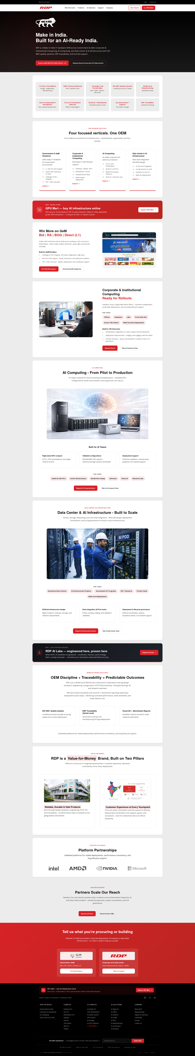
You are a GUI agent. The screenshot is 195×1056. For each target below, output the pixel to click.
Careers (137, 1020)
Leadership (138, 1017)
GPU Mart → (93, 1026)
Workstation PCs (69, 1015)
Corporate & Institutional (48, 1012)
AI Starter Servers (93, 1015)
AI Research (115, 1029)
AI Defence (114, 1015)
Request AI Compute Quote (85, 488)
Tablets (66, 1029)
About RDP (138, 1009)
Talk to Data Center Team (110, 631)
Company (109, 8)
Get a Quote (134, 8)
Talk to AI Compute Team (110, 488)
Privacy (146, 1052)
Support (101, 8)
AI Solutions (91, 8)
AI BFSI (113, 1020)
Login (145, 2)
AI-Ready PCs (91, 1009)
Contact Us (153, 2)
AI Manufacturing (116, 1023)
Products (81, 8)
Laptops (66, 1017)
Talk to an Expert (118, 971)
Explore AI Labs (148, 652)
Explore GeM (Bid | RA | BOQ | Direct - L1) (52, 63)
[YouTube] (155, 997)
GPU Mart (149, 8)
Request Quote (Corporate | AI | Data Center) (88, 63)
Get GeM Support (76, 971)
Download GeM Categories (72, 269)
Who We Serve (70, 8)
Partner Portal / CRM (107, 914)
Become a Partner (44, 2)
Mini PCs (66, 1026)
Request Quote (110, 348)
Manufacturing (139, 1012)
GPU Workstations (93, 1012)
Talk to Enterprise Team (130, 348)
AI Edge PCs (115, 1009)
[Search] (126, 8)
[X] (150, 997)
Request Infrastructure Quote (85, 631)
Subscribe (137, 1041)
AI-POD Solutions (93, 1023)
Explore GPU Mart (147, 210)
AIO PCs (66, 1012)
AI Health (114, 1017)
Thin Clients (67, 1023)
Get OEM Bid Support (48, 269)
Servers (66, 1020)
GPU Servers (91, 1017)
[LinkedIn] (145, 997)
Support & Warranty (141, 1015)
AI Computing (44, 1015)
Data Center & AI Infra (47, 1017)
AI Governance (116, 1026)
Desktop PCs (68, 1009)
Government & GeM (46, 1009)
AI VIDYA (114, 1012)
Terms (139, 1052)
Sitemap (153, 1052)
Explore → (45, 186)
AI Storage (90, 1020)
